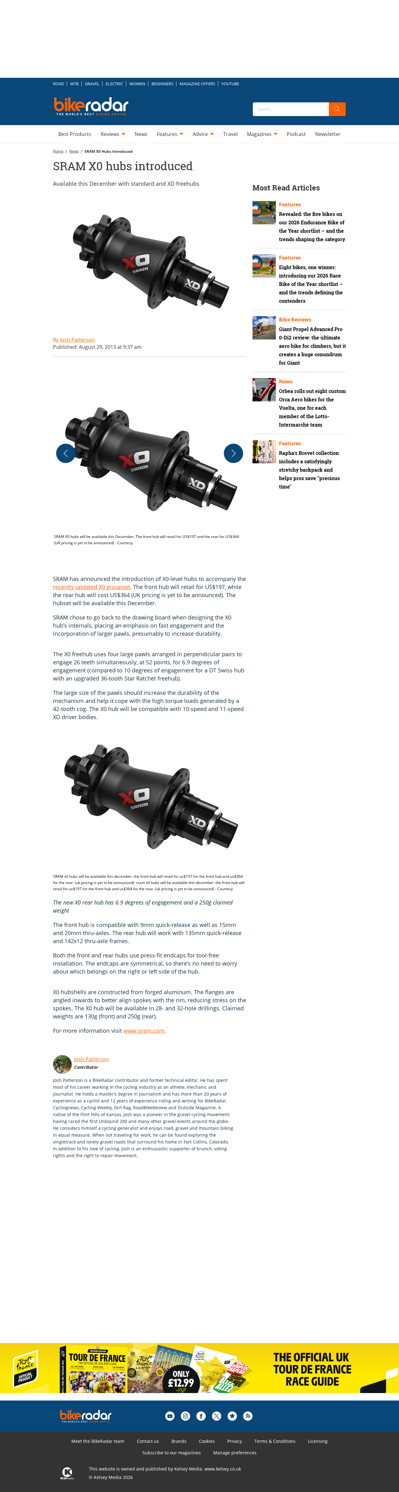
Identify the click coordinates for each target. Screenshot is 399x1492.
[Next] (233, 453)
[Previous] (65, 453)
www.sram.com (144, 1030)
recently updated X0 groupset (91, 587)
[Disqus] (155, 1257)
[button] (149, 468)
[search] (337, 109)
